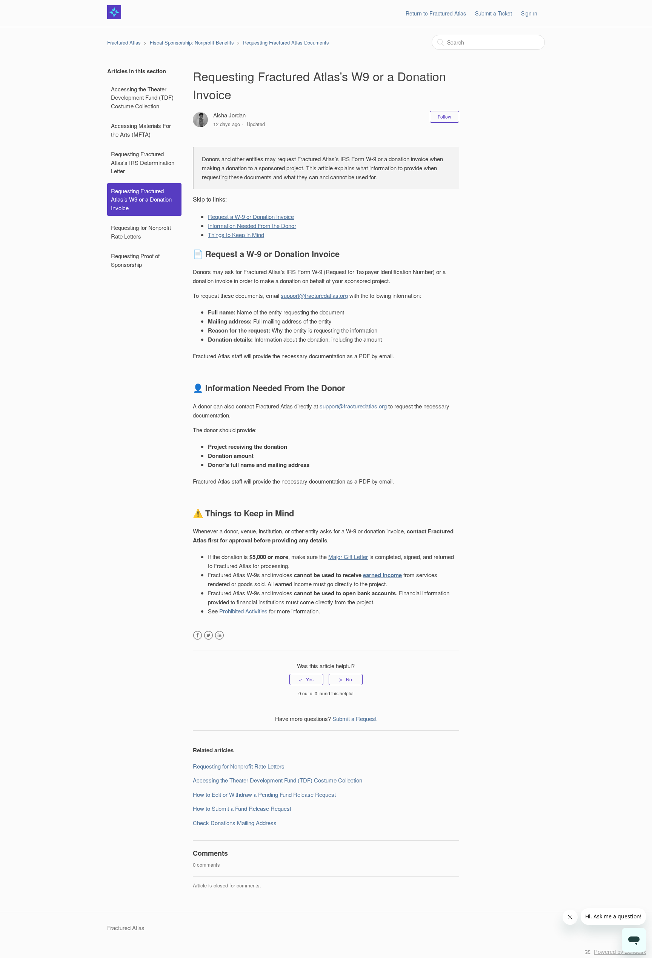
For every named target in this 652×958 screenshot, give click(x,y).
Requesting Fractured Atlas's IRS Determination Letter (142, 162)
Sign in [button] (529, 13)
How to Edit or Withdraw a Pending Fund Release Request (264, 794)
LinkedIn (219, 635)
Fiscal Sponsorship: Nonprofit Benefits (192, 42)
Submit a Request (354, 718)
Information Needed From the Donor (252, 225)
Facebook (197, 635)
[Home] (114, 17)
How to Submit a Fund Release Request (242, 808)
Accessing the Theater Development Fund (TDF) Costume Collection (142, 97)
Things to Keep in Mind (236, 235)
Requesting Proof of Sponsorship (135, 260)
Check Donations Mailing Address (235, 823)
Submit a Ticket (493, 13)
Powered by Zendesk (620, 952)
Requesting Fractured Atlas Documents (286, 42)
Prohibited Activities (243, 611)
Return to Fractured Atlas (436, 13)
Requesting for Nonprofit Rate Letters (141, 231)
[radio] (306, 679)
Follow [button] (444, 116)
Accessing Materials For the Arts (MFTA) (141, 130)
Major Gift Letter (348, 557)
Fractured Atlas (124, 42)
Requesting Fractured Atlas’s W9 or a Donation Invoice (141, 199)
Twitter (208, 635)
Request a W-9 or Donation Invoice (251, 216)
